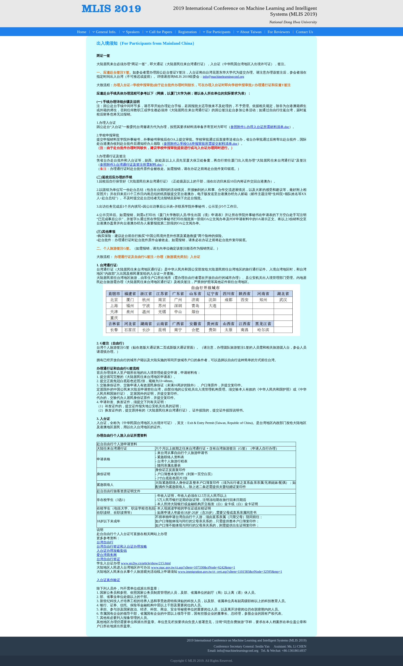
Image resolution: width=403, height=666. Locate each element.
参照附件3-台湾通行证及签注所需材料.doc (131, 164)
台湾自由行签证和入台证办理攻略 (122, 546)
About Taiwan (250, 32)
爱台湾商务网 (107, 555)
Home (81, 32)
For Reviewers (279, 32)
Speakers (132, 32)
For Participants (217, 32)
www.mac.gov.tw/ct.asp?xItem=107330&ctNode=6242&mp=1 (193, 567)
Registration (187, 32)
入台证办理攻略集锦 (112, 550)
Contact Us (304, 32)
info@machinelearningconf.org (223, 76)
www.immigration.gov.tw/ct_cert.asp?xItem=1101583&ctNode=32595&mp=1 (230, 571)
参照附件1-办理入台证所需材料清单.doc (259, 127)
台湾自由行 (105, 542)
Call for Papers (160, 32)
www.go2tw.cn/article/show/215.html (146, 563)
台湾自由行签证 (108, 559)
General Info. (105, 32)
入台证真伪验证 (108, 580)
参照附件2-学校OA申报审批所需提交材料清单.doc (201, 143)
